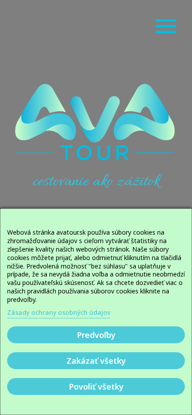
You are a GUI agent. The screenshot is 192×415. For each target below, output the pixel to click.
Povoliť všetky (96, 386)
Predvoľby (96, 335)
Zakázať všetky (96, 360)
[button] (166, 26)
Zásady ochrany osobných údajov (58, 312)
